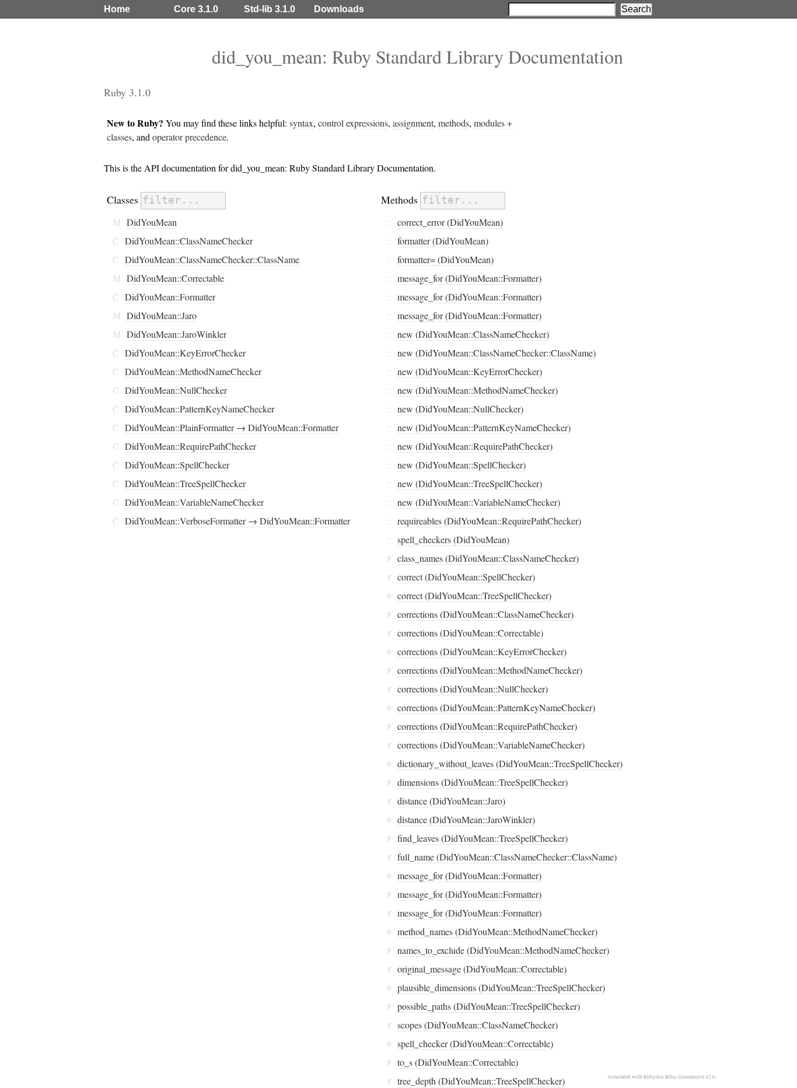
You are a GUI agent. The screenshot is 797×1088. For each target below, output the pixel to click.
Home (117, 9)
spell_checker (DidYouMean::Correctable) (475, 1043)
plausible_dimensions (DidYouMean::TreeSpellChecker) (501, 987)
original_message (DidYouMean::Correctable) (482, 969)
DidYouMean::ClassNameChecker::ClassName (212, 259)
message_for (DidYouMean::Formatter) (469, 278)
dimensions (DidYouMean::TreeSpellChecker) (482, 782)
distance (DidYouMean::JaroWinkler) (466, 819)
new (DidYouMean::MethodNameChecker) (477, 390)
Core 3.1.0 (196, 9)
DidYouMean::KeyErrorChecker (185, 353)
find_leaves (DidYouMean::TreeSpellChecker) (482, 838)
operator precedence (189, 137)
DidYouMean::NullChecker (176, 390)
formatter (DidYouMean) (442, 241)
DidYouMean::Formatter (170, 297)
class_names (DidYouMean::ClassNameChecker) (488, 558)
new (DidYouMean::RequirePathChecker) (475, 446)
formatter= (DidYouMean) (445, 259)
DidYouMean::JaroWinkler (176, 334)
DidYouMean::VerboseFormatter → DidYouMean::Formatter (237, 521)
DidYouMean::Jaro (162, 315)
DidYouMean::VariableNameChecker (194, 502)
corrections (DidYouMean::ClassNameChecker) (485, 614)
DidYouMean (152, 222)
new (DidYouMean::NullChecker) (460, 409)
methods (453, 123)
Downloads (339, 9)
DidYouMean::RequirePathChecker (190, 446)
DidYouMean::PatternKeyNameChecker (199, 409)
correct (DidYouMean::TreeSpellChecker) (474, 595)
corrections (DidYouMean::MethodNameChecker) (489, 670)
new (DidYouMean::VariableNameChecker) (478, 502)
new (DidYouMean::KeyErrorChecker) (469, 371)
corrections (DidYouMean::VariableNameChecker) (491, 745)
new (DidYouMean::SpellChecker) (461, 465)
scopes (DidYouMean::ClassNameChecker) (477, 1025)
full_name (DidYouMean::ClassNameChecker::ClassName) (507, 857)
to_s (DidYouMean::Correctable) (457, 1062)
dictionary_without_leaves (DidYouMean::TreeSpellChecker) (510, 763)
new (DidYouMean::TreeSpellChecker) (469, 483)
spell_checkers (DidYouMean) (453, 539)
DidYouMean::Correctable (175, 278)
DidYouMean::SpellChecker (177, 465)
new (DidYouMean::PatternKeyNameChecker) (484, 427)
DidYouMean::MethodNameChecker (193, 371)
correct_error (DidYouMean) (450, 222)
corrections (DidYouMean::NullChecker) (472, 689)
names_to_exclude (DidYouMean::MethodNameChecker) (503, 950)
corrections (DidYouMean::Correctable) (470, 633)
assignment (413, 123)
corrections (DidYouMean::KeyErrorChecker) (482, 651)
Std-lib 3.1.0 (269, 9)
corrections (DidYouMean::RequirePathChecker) (487, 726)
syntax (301, 123)
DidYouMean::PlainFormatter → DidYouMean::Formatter (231, 427)
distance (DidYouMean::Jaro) (451, 801)
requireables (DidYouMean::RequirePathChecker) (489, 521)
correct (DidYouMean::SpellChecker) (466, 577)
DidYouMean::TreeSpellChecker (185, 483)
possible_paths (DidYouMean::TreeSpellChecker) (488, 1006)
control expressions (353, 123)
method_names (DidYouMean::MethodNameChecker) (497, 931)
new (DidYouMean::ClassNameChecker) (473, 334)
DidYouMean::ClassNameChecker (189, 241)
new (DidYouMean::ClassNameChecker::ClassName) (496, 353)
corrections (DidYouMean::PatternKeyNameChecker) (496, 707)
